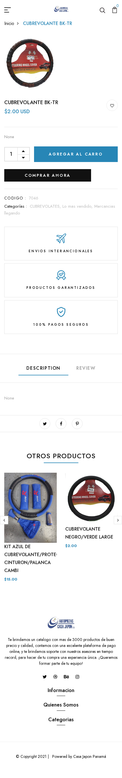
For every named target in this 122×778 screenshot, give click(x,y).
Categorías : (15, 206)
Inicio (9, 23)
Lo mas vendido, (78, 206)
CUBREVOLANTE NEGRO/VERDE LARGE (89, 533)
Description (43, 368)
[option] (30, 532)
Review (86, 368)
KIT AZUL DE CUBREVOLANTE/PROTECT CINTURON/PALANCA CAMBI (33, 558)
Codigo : (15, 198)
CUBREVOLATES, (46, 206)
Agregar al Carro (76, 154)
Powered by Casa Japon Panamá (78, 756)
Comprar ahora (48, 175)
